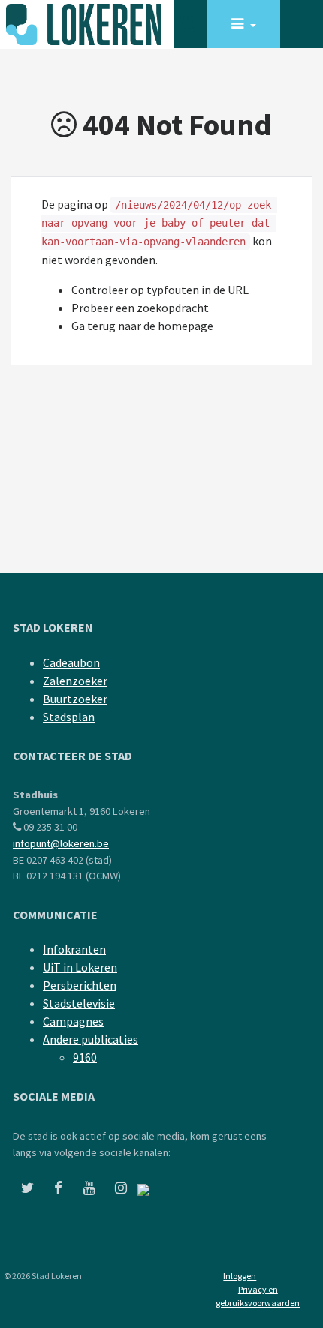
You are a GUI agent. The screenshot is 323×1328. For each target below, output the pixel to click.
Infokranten (74, 949)
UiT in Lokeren (80, 967)
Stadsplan (69, 716)
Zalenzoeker (75, 680)
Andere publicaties (90, 1039)
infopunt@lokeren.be (61, 843)
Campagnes (73, 1021)
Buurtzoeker (75, 698)
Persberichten (79, 985)
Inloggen (239, 1275)
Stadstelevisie (79, 1003)
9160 (85, 1057)
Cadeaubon (71, 662)
